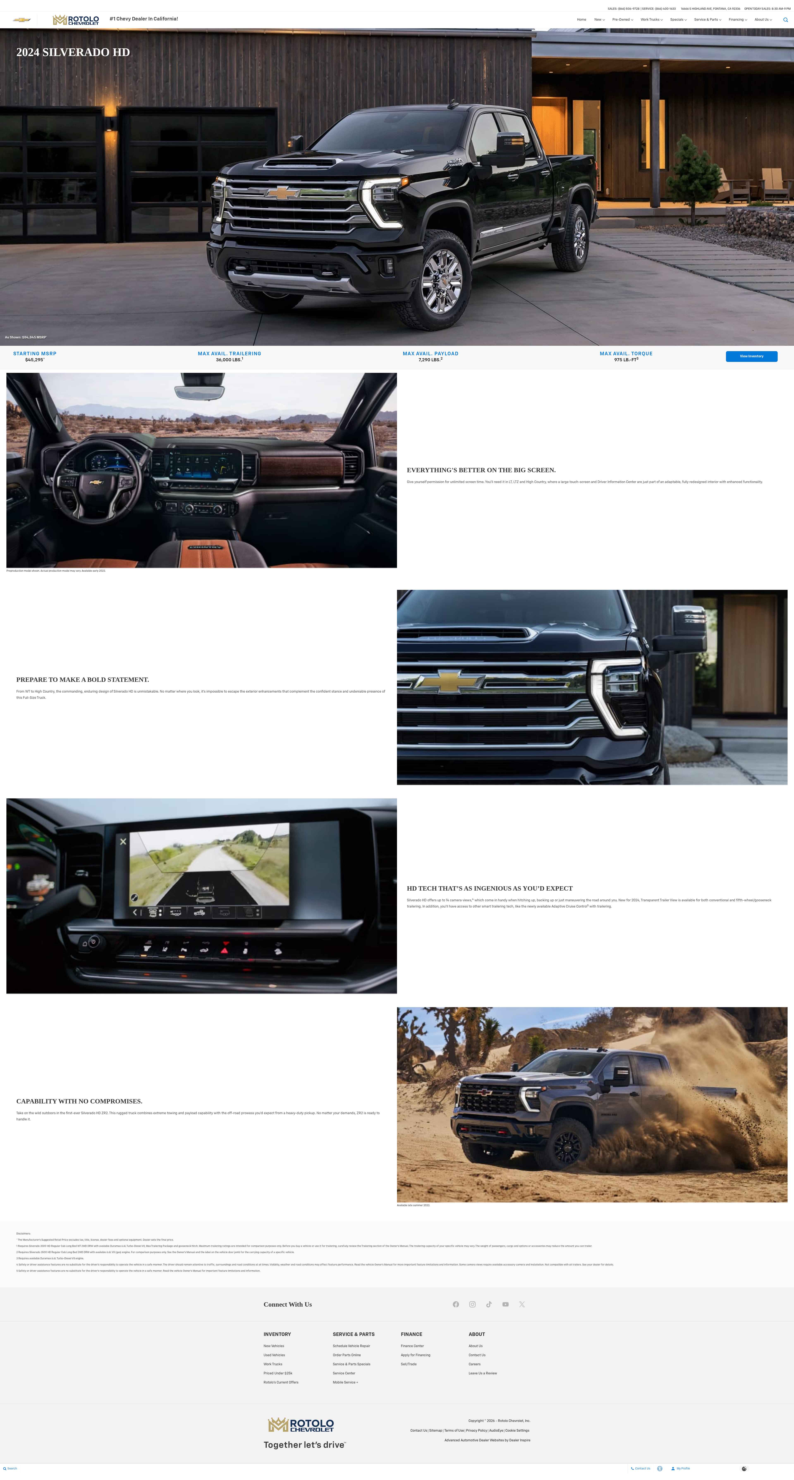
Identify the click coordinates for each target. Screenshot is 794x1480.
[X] (522, 1304)
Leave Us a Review (483, 1373)
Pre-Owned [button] (621, 20)
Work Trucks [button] (650, 20)
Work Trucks (273, 1364)
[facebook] (455, 1304)
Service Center (344, 1373)
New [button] (598, 20)
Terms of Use (454, 1430)
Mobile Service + (345, 1382)
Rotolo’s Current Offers (281, 1382)
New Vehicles (274, 1346)
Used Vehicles (274, 1355)
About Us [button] (762, 20)
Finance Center (412, 1346)
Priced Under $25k (278, 1373)
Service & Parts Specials (351, 1364)
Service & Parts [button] (706, 20)
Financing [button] (736, 20)
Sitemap (435, 1430)
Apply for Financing (415, 1355)
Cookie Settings (517, 1430)
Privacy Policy (476, 1430)
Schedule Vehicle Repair (351, 1346)
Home (581, 19)
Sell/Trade (409, 1364)
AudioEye (496, 1430)
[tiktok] (489, 1304)
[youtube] (505, 1304)
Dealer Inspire (519, 1440)
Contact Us (477, 1355)
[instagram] (472, 1304)
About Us (476, 1346)
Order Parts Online (347, 1355)
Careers (475, 1364)
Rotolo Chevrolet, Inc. (514, 1421)
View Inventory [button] (752, 356)
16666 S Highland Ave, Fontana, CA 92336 (710, 8)
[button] (785, 20)
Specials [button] (676, 20)
